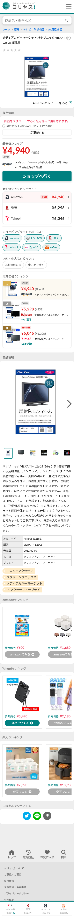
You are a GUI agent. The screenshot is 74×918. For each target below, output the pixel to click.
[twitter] (27, 816)
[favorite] (68, 38)
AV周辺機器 (55, 29)
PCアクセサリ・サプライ (23, 590)
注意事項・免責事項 (15, 887)
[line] (37, 816)
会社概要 (9, 899)
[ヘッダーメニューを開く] (68, 6)
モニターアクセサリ (20, 571)
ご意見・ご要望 (12, 874)
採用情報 (9, 881)
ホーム (6, 29)
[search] (67, 20)
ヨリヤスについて (14, 868)
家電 (17, 29)
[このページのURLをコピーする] (47, 816)
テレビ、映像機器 (34, 29)
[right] (69, 404)
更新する (38, 132)
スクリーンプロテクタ (21, 577)
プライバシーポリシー (16, 893)
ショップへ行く (37, 176)
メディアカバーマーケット (24, 583)
